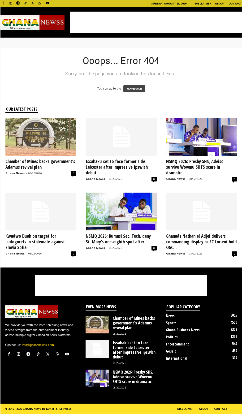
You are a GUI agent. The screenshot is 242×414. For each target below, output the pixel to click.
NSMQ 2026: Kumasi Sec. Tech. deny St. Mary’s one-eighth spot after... (118, 239)
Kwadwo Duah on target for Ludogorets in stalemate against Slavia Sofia (35, 241)
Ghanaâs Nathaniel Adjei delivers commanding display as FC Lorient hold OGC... (201, 241)
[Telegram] (18, 3)
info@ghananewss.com (38, 345)
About (220, 3)
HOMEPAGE (134, 88)
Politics (172, 337)
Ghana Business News (183, 329)
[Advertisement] (156, 22)
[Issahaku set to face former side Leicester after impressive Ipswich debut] (121, 137)
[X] (32, 3)
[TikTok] (25, 3)
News (170, 315)
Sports (171, 322)
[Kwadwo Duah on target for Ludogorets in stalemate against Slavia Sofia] (40, 211)
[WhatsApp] (40, 3)
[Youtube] (47, 3)
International (176, 358)
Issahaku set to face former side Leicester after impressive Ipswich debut (117, 167)
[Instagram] (10, 3)
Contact (235, 3)
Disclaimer (203, 3)
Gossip (171, 351)
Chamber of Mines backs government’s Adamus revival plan (40, 164)
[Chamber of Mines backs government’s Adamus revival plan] (40, 137)
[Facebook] (3, 3)
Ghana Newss (15, 173)
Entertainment (177, 344)
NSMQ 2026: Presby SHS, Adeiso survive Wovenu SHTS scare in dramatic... (195, 167)
